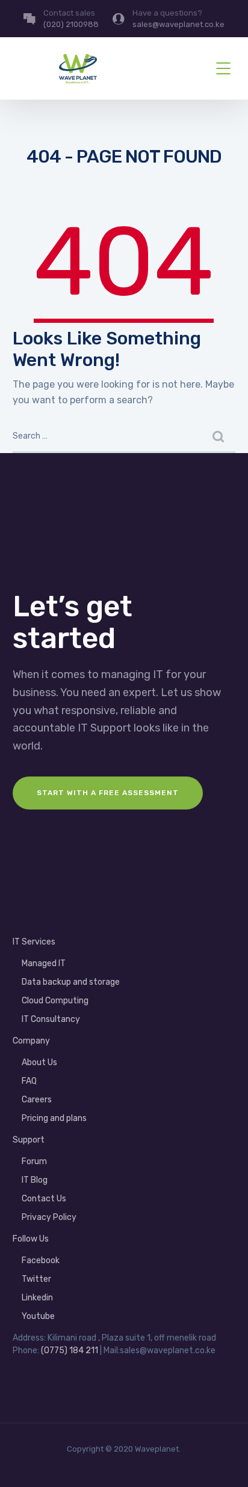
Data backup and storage (71, 982)
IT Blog (35, 1180)
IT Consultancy (51, 1019)
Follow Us (31, 1239)
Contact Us (44, 1199)
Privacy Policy (49, 1217)
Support (29, 1140)
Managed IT (44, 963)
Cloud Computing (55, 1001)
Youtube (38, 1316)
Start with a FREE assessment (108, 793)
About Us (39, 1062)
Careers (37, 1100)
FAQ (29, 1081)
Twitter (36, 1279)
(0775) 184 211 (69, 1350)
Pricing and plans (54, 1118)
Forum (34, 1161)
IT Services (34, 942)
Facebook (41, 1260)
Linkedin (37, 1298)
